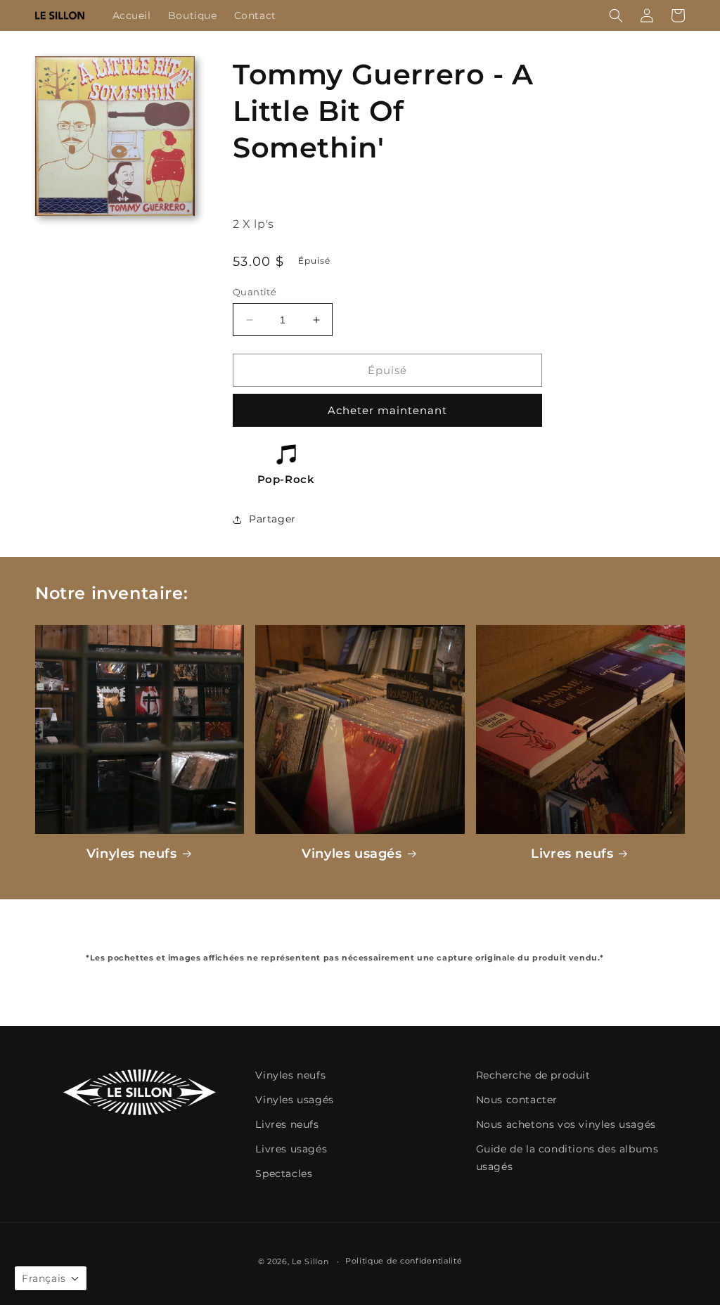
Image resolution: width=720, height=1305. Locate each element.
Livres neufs (572, 853)
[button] (615, 15)
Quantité (254, 291)
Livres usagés (291, 1149)
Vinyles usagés (351, 853)
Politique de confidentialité (404, 1261)
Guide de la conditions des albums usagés (567, 1158)
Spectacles (283, 1173)
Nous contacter (517, 1099)
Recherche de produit (533, 1075)
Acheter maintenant (387, 410)
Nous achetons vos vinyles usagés (566, 1124)
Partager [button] (272, 519)
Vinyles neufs (131, 853)
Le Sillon (310, 1261)
